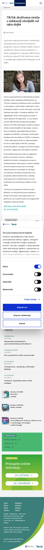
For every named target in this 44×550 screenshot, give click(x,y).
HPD (14, 527)
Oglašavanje (14, 514)
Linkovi (17, 510)
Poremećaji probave (11, 350)
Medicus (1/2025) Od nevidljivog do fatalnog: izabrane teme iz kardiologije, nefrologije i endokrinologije (25, 421)
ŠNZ (11, 532)
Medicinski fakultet (15, 530)
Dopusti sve (22, 307)
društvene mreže (11, 220)
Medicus (18, 508)
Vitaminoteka (17, 532)
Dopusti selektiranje (22, 315)
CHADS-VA (8, 443)
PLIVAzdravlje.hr (20, 520)
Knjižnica (18, 505)
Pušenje (7, 447)
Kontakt (6, 514)
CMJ (10, 527)
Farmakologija (9, 336)
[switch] (37, 274)
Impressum (22, 514)
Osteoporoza (9, 361)
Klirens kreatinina (10, 440)
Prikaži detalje (30, 299)
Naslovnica (7, 7)
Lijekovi (6, 510)
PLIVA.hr (6, 523)
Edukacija (18, 503)
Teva (5, 520)
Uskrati (22, 323)
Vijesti (6, 508)
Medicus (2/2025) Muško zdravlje (16, 406)
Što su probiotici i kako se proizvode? (19, 355)
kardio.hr (19, 527)
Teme (6, 503)
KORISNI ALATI (10, 435)
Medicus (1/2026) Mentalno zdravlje (16, 394)
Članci (6, 505)
